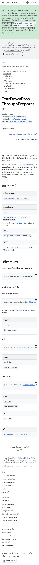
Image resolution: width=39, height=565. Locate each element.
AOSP (3, 62)
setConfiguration (11, 217)
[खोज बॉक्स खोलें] (23, 2)
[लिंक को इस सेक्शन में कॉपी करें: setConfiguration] (20, 294)
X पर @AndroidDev (8, 504)
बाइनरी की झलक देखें (7, 486)
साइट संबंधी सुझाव (14, 556)
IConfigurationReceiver (22, 121)
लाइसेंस (29, 553)
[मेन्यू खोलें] (3, 2)
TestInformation (15, 236)
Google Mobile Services (9, 539)
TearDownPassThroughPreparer (16, 198)
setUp (6, 236)
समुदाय (17, 553)
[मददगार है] (24, 66)
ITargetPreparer (27, 165)
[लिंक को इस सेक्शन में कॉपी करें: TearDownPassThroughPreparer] (34, 268)
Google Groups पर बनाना (9, 517)
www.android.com (8, 536)
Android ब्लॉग (6, 507)
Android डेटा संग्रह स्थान (8, 476)
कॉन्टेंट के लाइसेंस (28, 458)
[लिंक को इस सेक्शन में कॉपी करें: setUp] (9, 339)
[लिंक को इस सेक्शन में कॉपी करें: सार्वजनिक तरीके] (21, 287)
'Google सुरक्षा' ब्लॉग (7, 511)
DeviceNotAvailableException (16, 434)
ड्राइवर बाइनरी (5, 492)
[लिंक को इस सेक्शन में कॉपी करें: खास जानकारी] (18, 186)
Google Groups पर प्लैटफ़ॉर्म (10, 514)
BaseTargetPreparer (19, 119)
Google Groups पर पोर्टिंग (9, 520)
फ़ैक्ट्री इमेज (5, 489)
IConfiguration (25, 217)
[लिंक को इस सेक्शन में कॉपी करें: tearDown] (13, 376)
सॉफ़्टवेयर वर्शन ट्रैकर (7, 546)
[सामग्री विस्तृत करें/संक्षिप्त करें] (26, 71)
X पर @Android (6, 501)
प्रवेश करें (34, 2)
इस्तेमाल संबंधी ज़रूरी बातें (8, 479)
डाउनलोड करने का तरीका (8, 482)
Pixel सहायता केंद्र (6, 532)
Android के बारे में (7, 553)
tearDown (7, 248)
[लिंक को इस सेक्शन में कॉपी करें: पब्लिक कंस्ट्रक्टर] (21, 262)
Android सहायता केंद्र (8, 529)
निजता (5, 556)
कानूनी (23, 553)
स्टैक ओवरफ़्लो (6, 542)
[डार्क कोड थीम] (36, 274)
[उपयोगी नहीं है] (27, 66)
